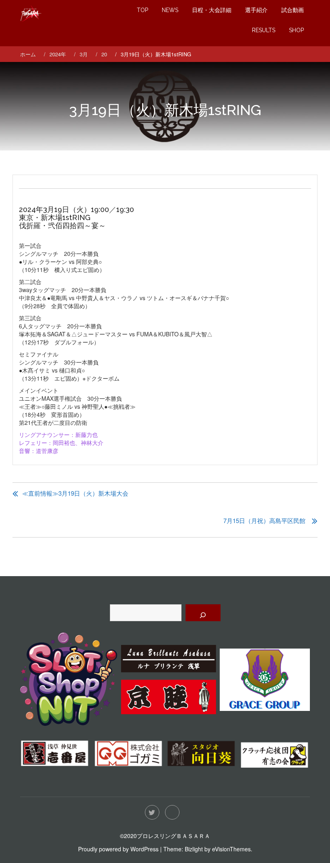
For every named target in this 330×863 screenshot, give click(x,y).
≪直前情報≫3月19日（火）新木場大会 (75, 493)
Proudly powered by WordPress (118, 849)
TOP (142, 10)
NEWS (170, 10)
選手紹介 (256, 10)
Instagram (172, 812)
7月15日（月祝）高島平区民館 (264, 520)
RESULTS (263, 30)
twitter (152, 812)
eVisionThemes (231, 849)
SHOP (296, 30)
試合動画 (292, 10)
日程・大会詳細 (211, 10)
